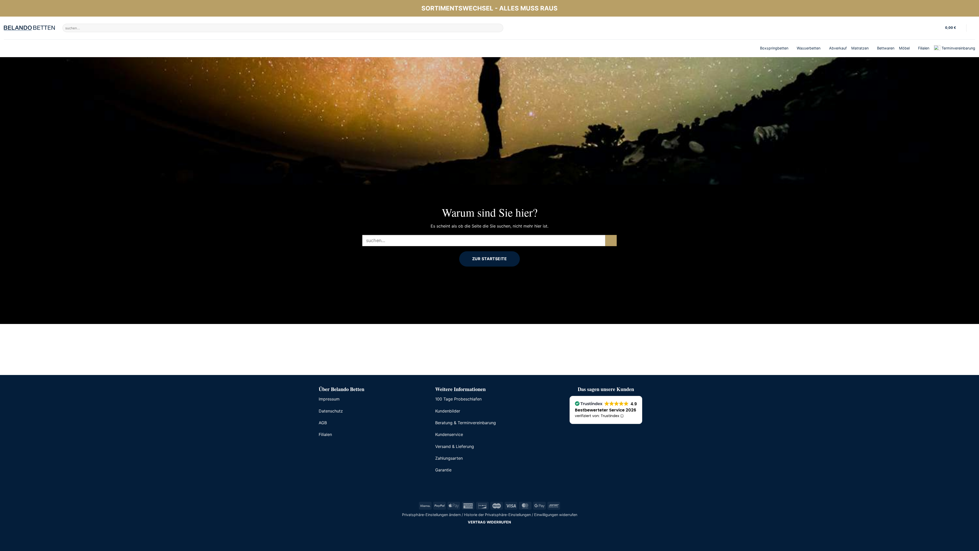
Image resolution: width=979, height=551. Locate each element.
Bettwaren (885, 48)
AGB (323, 422)
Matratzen (860, 48)
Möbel (904, 48)
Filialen (923, 48)
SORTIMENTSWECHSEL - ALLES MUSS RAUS (489, 8)
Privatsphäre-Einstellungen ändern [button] (431, 514)
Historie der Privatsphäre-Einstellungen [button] (497, 514)
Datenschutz (331, 411)
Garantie (443, 469)
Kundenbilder (447, 411)
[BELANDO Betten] (29, 28)
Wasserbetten (808, 48)
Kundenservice (449, 434)
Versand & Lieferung (454, 446)
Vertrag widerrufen (489, 522)
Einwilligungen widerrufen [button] (555, 514)
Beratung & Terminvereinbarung (465, 422)
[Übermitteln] (498, 28)
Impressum (329, 399)
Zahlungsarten (449, 458)
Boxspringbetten (774, 48)
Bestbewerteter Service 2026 (605, 410)
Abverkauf (838, 48)
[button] (953, 28)
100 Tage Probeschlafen (458, 399)
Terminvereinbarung (958, 48)
